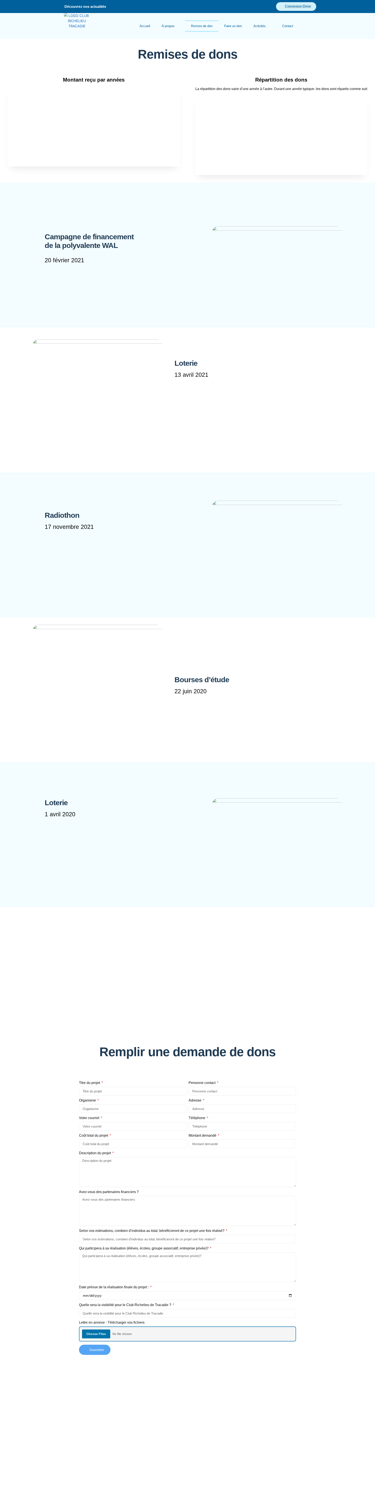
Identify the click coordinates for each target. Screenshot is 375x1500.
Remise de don (201, 26)
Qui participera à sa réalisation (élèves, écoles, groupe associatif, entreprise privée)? (144, 1248)
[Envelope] (117, 6)
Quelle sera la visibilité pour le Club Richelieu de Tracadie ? (125, 1305)
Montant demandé (203, 1135)
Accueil (145, 26)
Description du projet (95, 1153)
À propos (168, 26)
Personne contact (202, 1083)
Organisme (88, 1100)
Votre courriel (89, 1118)
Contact (287, 26)
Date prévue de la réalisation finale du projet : (114, 1287)
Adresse (195, 1100)
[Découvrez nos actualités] (61, 6)
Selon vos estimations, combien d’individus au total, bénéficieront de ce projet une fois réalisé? (152, 1231)
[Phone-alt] (110, 6)
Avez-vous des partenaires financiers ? (109, 1192)
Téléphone (197, 1118)
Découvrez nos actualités (85, 6)
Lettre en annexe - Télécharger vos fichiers (112, 1322)
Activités (259, 26)
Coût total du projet (94, 1135)
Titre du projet (90, 1083)
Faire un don (233, 26)
